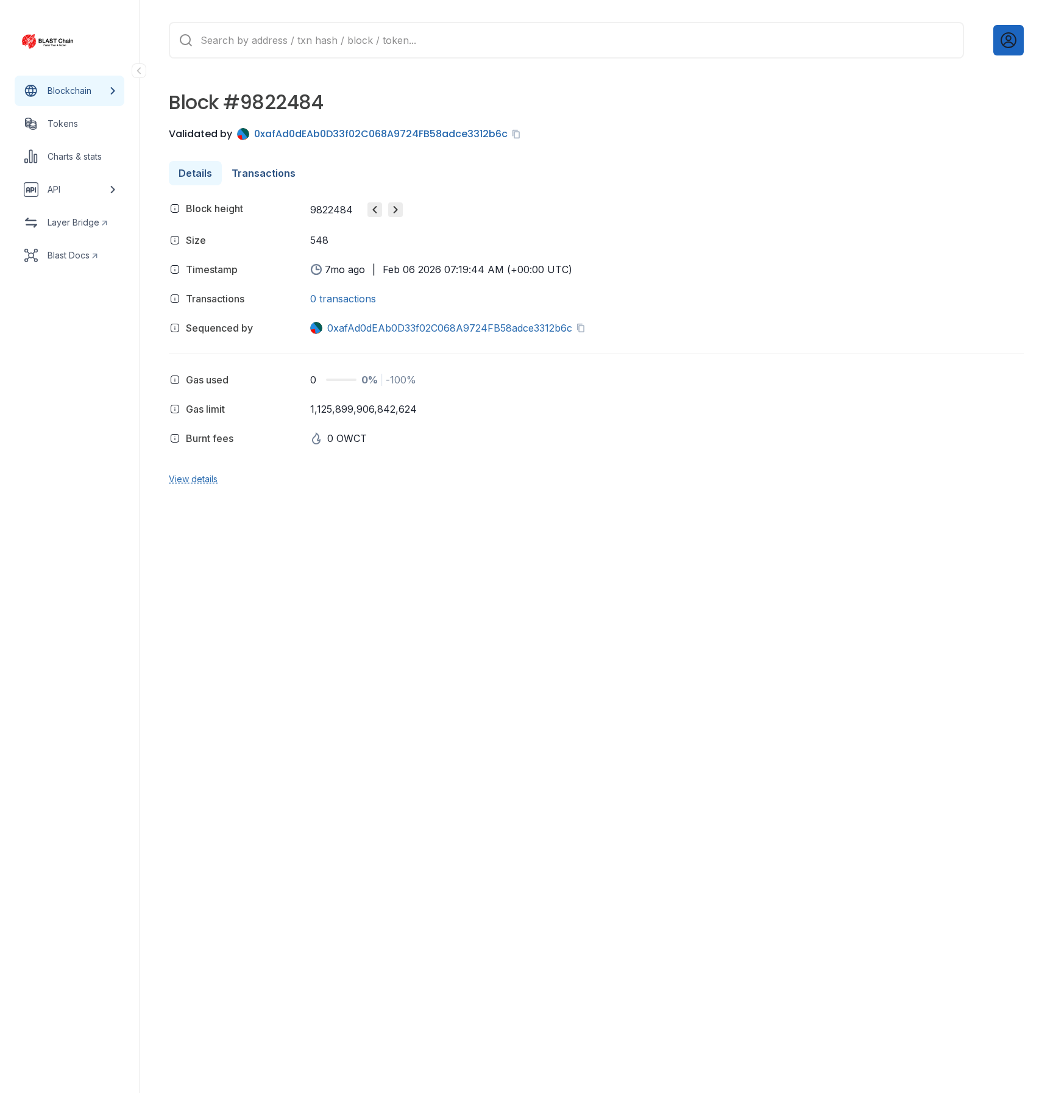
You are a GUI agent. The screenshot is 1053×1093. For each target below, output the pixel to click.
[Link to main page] (58, 41)
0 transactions (343, 299)
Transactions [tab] (264, 173)
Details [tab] (195, 173)
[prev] (374, 209)
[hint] (175, 208)
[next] (395, 209)
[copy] (518, 134)
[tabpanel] (596, 342)
